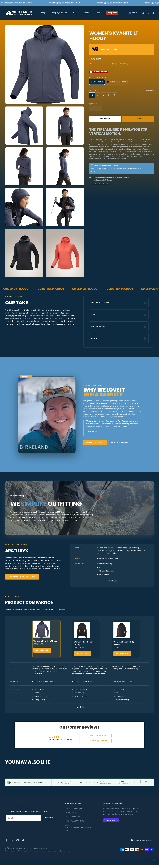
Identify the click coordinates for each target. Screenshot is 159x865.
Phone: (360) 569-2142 (74, 821)
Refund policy (10, 851)
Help (98, 12)
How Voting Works (119, 442)
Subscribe (48, 817)
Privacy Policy (70, 813)
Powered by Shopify (39, 848)
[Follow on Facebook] (6, 840)
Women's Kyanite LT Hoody (45, 641)
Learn (86, 12)
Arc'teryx (94, 28)
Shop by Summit (59, 12)
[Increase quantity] (99, 108)
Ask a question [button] (98, 740)
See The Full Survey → (95, 442)
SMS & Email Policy (72, 817)
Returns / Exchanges (73, 808)
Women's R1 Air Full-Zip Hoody (123, 643)
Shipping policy (51, 851)
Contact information (67, 851)
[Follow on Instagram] (12, 840)
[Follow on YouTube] (17, 840)
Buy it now (138, 119)
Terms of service (37, 851)
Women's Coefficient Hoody (83, 643)
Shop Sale (112, 12)
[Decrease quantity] (92, 108)
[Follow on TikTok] (23, 840)
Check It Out (42, 650)
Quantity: (93, 103)
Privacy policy (23, 851)
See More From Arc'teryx (22, 576)
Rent (75, 12)
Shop (43, 12)
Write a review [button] (98, 735)
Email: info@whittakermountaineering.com (78, 828)
